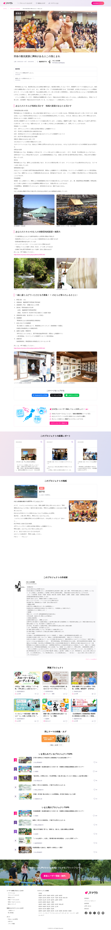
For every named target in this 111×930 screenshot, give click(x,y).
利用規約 (86, 898)
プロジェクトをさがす (13, 895)
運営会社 (86, 908)
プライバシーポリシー (90, 901)
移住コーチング (12, 904)
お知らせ (10, 921)
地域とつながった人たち (14, 902)
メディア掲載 (11, 923)
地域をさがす (11, 897)
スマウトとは (11, 893)
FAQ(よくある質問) (13, 919)
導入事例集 (11, 912)
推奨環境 (86, 903)
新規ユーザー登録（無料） (55, 876)
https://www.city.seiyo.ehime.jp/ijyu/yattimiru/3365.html (29, 254)
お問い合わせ (87, 906)
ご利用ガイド (11, 910)
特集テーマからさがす (13, 899)
